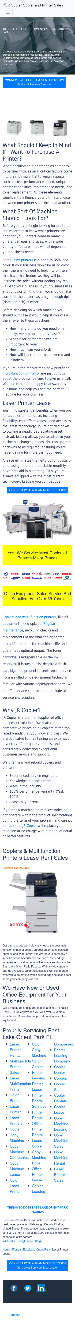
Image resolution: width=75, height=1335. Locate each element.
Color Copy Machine (39, 1049)
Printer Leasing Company (62, 1055)
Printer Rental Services (39, 1100)
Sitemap (15, 1314)
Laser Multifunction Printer (20, 1083)
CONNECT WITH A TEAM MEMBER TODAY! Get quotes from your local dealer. (37, 1265)
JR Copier (29, 826)
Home (6, 1249)
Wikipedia (9, 1241)
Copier (15, 1129)
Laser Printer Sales (59, 1174)
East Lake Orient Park (36, 1249)
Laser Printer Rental (15, 1049)
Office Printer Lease (37, 1174)
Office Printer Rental (37, 1129)
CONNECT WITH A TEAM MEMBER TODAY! (37, 490)
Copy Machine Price (39, 1157)
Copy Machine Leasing (61, 1123)
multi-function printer (19, 373)
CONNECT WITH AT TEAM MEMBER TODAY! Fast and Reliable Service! (34, 82)
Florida (16, 1249)
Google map (25, 1241)
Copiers (60, 1078)
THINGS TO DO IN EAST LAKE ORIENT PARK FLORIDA (37, 1209)
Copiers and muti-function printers (29, 617)
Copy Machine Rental (61, 1157)
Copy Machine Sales (61, 1140)
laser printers (23, 260)
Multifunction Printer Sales (20, 1066)
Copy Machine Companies (19, 1151)
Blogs (38, 1241)
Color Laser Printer (15, 1185)
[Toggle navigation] (8, 12)
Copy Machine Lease (17, 1168)
